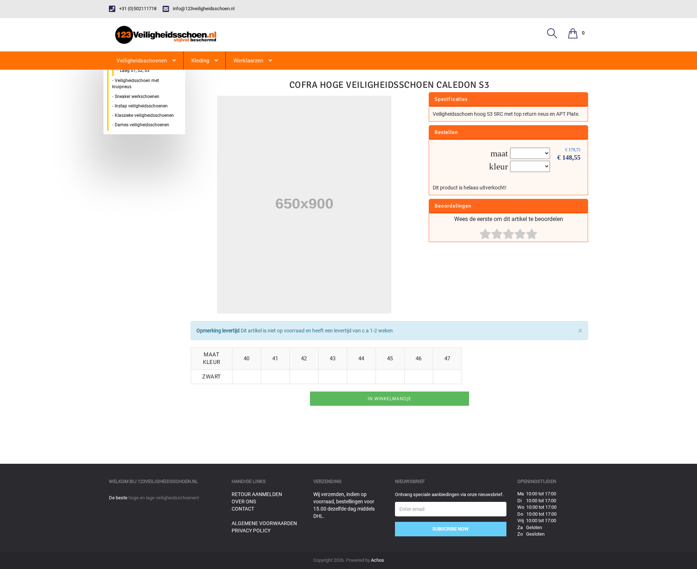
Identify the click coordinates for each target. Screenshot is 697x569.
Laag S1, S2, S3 (135, 70)
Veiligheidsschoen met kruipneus (135, 83)
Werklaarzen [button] (248, 60)
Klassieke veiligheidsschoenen (144, 115)
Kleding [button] (200, 60)
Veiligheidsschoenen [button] (142, 60)
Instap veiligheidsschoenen (141, 106)
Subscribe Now (450, 529)
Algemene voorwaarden (264, 523)
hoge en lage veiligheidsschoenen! (164, 497)
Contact (243, 509)
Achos (377, 560)
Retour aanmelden (257, 494)
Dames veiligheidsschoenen (142, 124)
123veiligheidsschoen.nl (168, 481)
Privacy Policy (251, 530)
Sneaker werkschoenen (137, 96)
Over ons (244, 501)
